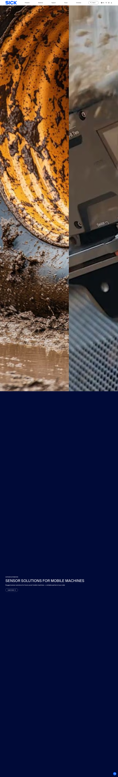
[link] (11, 2)
